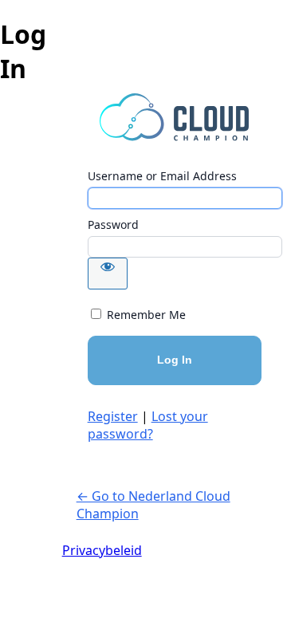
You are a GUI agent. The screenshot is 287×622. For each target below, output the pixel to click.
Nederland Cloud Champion (174, 117)
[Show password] (108, 273)
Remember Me (146, 314)
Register (113, 416)
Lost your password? (148, 425)
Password (113, 224)
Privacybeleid (102, 550)
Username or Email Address (162, 175)
